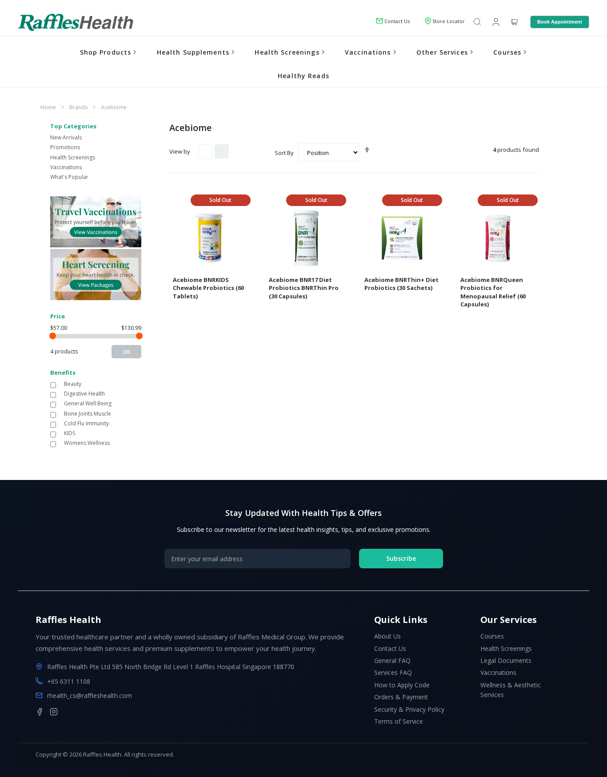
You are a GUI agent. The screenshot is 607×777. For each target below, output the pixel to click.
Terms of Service (398, 721)
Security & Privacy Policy (409, 709)
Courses (508, 52)
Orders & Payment (401, 697)
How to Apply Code (402, 685)
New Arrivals (66, 137)
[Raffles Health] (75, 22)
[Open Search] (477, 22)
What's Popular (69, 177)
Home (48, 107)
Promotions (65, 147)
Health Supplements (194, 52)
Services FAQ (393, 672)
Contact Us (390, 648)
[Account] (495, 21)
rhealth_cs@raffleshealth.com (89, 695)
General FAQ (392, 660)
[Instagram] (54, 712)
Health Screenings (288, 52)
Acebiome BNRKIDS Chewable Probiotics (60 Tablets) (208, 288)
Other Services (443, 52)
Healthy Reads (303, 75)
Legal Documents (505, 660)
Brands (79, 107)
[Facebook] (40, 712)
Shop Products (107, 52)
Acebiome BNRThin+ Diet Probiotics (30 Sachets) (401, 284)
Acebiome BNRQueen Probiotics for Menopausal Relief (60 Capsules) (493, 292)
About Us (387, 636)
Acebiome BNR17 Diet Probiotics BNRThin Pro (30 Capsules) (304, 288)
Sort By (284, 153)
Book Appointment (559, 21)
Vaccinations (369, 52)
